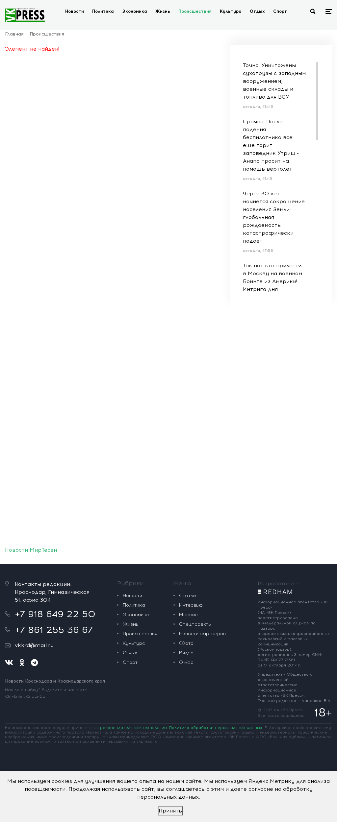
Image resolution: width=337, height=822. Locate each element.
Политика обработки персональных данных (215, 727)
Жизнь (162, 11)
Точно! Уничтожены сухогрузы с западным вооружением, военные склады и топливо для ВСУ (274, 81)
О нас (186, 662)
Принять (170, 811)
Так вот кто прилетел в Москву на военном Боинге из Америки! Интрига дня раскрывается (272, 281)
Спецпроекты (195, 624)
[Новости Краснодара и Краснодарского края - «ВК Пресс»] (25, 15)
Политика (103, 11)
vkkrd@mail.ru (34, 645)
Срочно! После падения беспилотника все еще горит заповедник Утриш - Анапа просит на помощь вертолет (271, 145)
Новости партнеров (202, 634)
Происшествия (195, 11)
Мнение (188, 614)
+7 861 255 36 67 (54, 629)
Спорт (280, 11)
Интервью (191, 605)
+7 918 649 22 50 (55, 613)
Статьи (187, 595)
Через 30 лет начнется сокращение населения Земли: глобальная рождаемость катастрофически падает (274, 217)
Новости (74, 11)
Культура (231, 11)
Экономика (134, 11)
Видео (186, 653)
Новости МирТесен (31, 550)
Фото (186, 643)
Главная (14, 34)
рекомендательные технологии (133, 727)
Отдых (257, 11)
